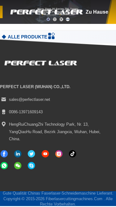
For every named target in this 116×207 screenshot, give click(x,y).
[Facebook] (4, 154)
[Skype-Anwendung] (31, 165)
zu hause (97, 12)
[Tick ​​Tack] (45, 154)
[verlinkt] (18, 154)
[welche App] (4, 165)
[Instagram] (59, 154)
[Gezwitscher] (31, 154)
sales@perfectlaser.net (29, 99)
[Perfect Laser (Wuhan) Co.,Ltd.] (46, 12)
